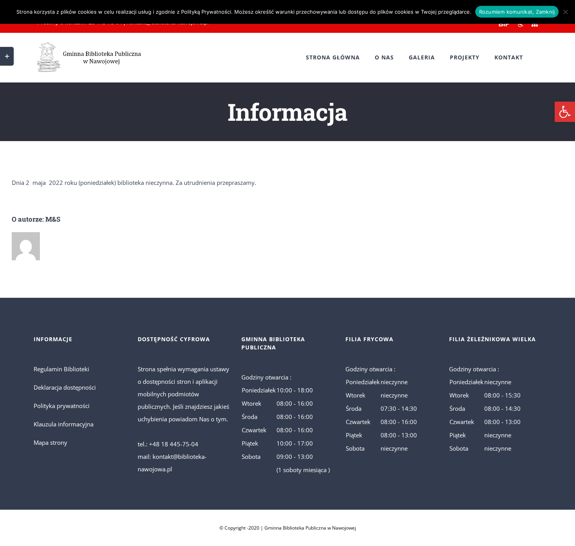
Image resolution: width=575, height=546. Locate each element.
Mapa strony (50, 442)
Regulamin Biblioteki (61, 369)
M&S (52, 219)
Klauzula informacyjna (63, 424)
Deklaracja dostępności (65, 387)
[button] (565, 112)
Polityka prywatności (62, 406)
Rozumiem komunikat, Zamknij (517, 12)
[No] (565, 12)
